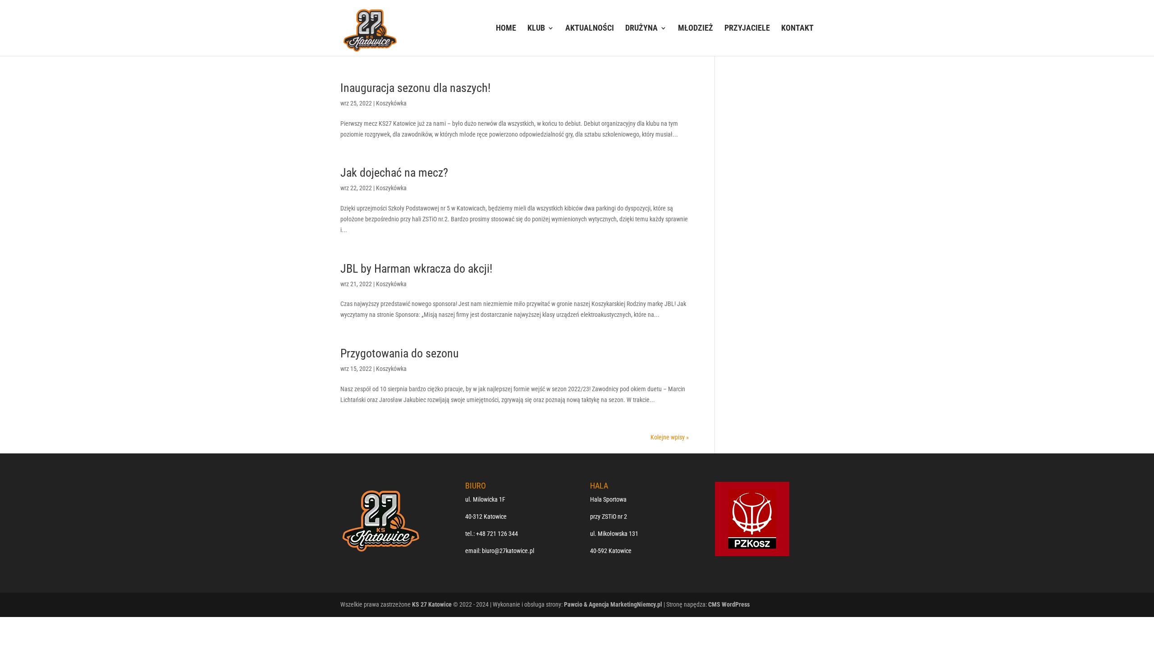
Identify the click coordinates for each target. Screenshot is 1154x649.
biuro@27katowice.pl (508, 550)
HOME (506, 28)
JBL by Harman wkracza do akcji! (416, 268)
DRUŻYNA (641, 28)
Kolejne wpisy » (669, 437)
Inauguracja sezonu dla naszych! (415, 88)
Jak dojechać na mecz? (394, 172)
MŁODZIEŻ (695, 28)
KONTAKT (797, 28)
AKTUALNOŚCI (589, 28)
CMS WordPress (729, 604)
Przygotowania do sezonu (399, 353)
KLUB (536, 28)
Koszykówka (391, 103)
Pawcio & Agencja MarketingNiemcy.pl (613, 604)
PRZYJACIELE (747, 28)
